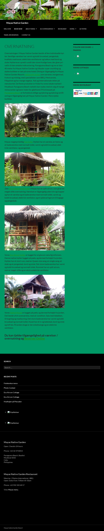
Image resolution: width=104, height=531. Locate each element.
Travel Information (11, 35)
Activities (83, 29)
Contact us (26, 35)
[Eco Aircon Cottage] (35, 227)
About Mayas (30, 29)
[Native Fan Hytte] (35, 120)
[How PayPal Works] (86, 93)
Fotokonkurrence (11, 383)
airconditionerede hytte (19, 188)
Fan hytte (28, 142)
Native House (16, 312)
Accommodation (46, 29)
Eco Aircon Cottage (11, 392)
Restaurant (62, 29)
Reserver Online (34, 338)
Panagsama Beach (12, 92)
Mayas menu (13, 490)
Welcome (7, 29)
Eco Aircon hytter (17, 255)
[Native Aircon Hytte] (35, 169)
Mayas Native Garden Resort (13, 528)
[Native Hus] (35, 291)
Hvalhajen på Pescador (13, 401)
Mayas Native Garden (17, 22)
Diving (72, 29)
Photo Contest (9, 388)
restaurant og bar (32, 74)
